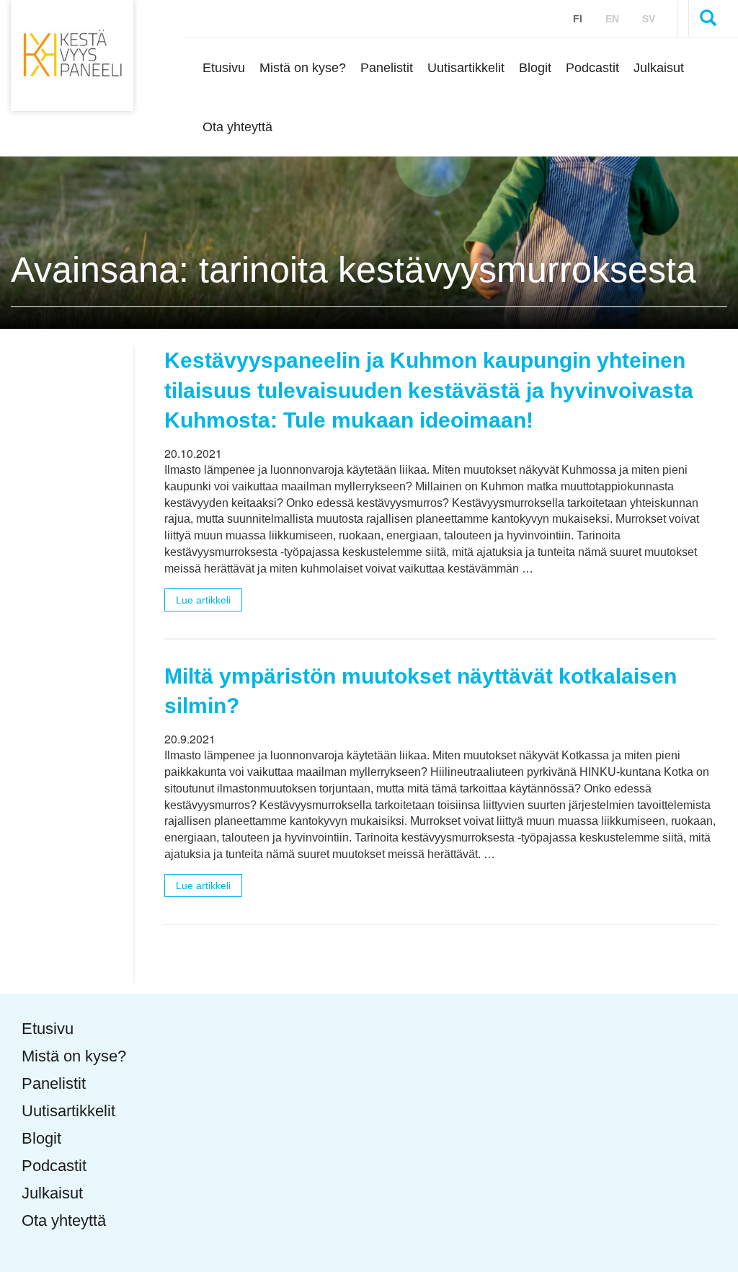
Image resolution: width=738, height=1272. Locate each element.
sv (648, 19)
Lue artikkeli (203, 600)
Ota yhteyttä (237, 126)
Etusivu (224, 67)
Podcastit (592, 67)
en (612, 19)
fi (577, 19)
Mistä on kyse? (302, 67)
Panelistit (386, 67)
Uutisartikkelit (465, 67)
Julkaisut (658, 67)
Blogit (535, 67)
